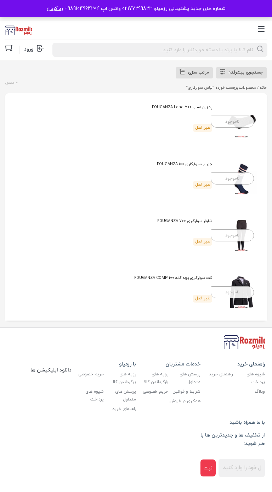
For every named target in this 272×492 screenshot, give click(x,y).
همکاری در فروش (185, 401)
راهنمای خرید (221, 374)
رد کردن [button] (55, 8)
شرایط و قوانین (186, 391)
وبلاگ (260, 391)
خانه (263, 87)
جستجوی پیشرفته (245, 72)
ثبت (208, 468)
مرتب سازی (198, 72)
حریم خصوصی (155, 391)
